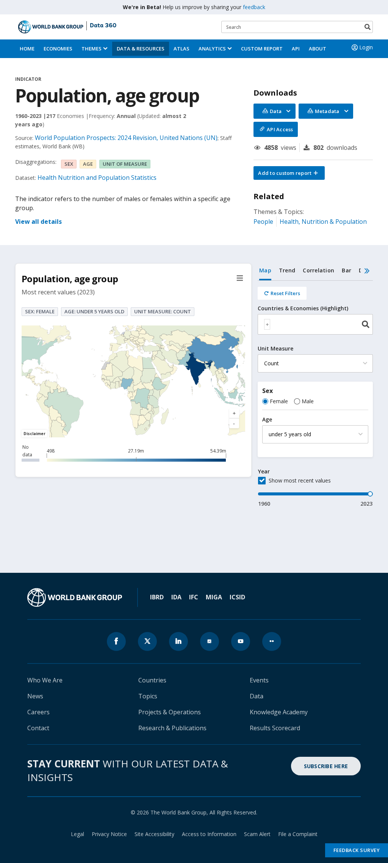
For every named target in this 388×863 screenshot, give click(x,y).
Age (267, 419)
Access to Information (209, 834)
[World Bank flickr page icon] (271, 641)
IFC (193, 597)
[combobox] (315, 324)
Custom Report (262, 48)
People (263, 221)
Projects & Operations (169, 712)
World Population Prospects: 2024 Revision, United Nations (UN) (126, 138)
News (35, 696)
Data (256, 696)
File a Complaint (298, 834)
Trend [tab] (287, 270)
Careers (38, 712)
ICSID (237, 597)
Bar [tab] (346, 270)
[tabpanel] (315, 394)
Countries (152, 680)
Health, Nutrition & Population (323, 221)
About (317, 48)
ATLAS (181, 48)
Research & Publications (172, 728)
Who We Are (45, 680)
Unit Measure (275, 348)
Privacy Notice (109, 834)
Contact (38, 728)
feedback (254, 7)
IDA (176, 597)
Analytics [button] (212, 48)
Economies (58, 48)
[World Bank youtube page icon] (240, 641)
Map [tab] (265, 270)
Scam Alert (257, 834)
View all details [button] (38, 221)
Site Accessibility (154, 834)
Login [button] (366, 47)
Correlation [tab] (318, 270)
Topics (147, 696)
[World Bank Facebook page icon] (116, 641)
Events (259, 680)
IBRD (157, 597)
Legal (77, 834)
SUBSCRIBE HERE (326, 766)
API (296, 48)
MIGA (214, 597)
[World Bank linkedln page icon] (178, 641)
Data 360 (103, 26)
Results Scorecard (275, 728)
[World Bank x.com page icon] (147, 641)
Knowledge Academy (279, 712)
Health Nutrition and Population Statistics (97, 177)
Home (27, 48)
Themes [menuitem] (91, 48)
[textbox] (267, 324)
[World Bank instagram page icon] (209, 641)
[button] (289, 173)
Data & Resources (140, 48)
